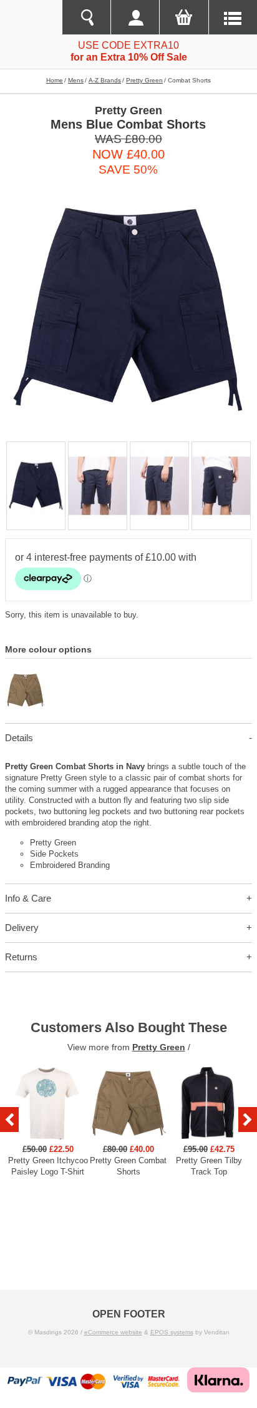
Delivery (22, 927)
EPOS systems (171, 1332)
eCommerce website (113, 1332)
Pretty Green (144, 80)
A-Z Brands (105, 80)
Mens (76, 80)
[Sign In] (134, 17)
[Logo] (31, 17)
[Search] (86, 17)
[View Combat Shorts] (25, 675)
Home (54, 80)
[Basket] (183, 17)
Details (19, 737)
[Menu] (232, 17)
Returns (21, 957)
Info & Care (28, 898)
